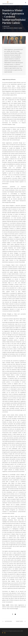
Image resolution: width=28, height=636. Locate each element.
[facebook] (2, 633)
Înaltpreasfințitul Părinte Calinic (13, 28)
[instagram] (4, 633)
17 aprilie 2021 (6, 26)
